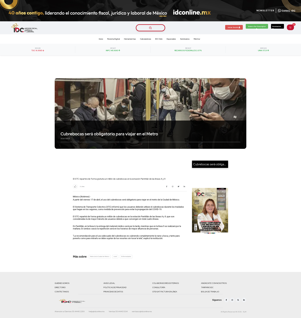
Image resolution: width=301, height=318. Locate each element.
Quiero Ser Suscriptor (257, 26)
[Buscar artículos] (150, 27)
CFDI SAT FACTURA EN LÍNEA (164, 291)
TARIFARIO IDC (207, 287)
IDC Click (158, 39)
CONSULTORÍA (158, 287)
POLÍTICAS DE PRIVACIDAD (115, 287)
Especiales (171, 39)
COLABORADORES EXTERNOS (165, 283)
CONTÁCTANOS (62, 291)
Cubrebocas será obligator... (211, 164)
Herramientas (130, 39)
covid (115, 256)
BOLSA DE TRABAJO (210, 291)
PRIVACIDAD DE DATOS (113, 291)
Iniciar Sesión (233, 27)
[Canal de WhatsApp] (286, 11)
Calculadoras (145, 39)
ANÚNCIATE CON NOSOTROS (214, 283)
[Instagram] (232, 300)
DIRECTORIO (60, 287)
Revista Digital (113, 39)
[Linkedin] (244, 300)
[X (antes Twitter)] (238, 300)
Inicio (101, 39)
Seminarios (276, 26)
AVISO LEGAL (109, 283)
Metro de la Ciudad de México (99, 256)
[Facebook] (226, 300)
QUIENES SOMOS (62, 283)
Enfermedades (126, 256)
